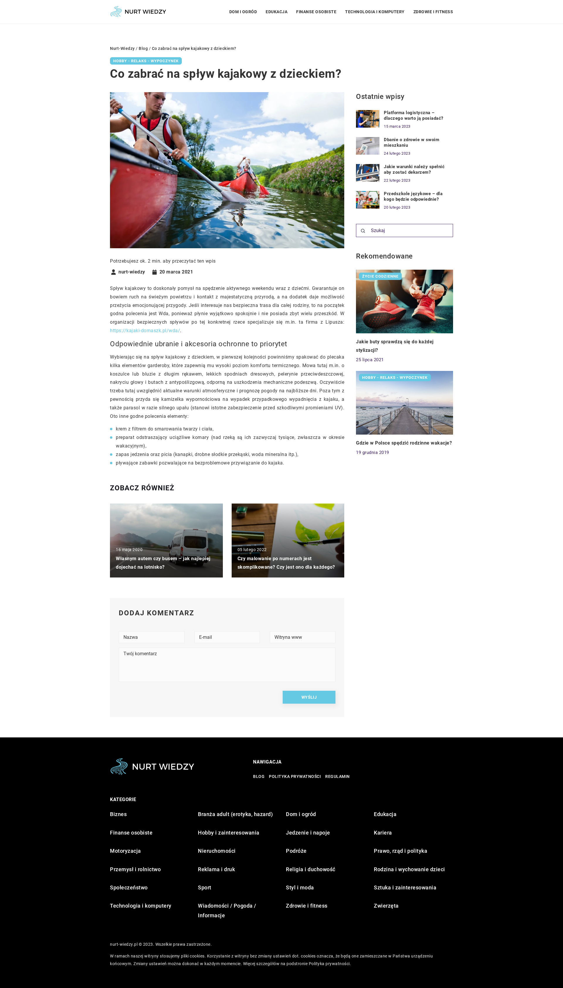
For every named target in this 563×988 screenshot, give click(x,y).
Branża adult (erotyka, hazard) (235, 814)
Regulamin (337, 776)
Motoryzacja (125, 851)
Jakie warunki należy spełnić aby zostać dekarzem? (414, 169)
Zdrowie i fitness (433, 11)
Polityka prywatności (295, 776)
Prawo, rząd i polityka (400, 851)
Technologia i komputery (375, 11)
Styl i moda (300, 887)
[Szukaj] (363, 231)
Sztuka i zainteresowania (405, 887)
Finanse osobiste (316, 11)
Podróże (296, 851)
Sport (204, 887)
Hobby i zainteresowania (229, 833)
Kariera (383, 833)
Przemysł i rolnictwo (135, 869)
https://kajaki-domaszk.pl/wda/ (145, 330)
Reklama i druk (216, 869)
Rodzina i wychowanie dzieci (409, 869)
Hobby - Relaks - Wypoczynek (146, 61)
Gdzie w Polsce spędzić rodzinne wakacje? (404, 443)
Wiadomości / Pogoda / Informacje (227, 910)
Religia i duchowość (310, 869)
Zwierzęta (386, 906)
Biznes (118, 814)
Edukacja (276, 11)
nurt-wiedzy (131, 272)
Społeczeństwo (129, 887)
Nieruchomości (217, 851)
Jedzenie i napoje (308, 833)
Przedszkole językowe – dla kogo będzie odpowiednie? (413, 196)
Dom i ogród (243, 11)
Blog (258, 776)
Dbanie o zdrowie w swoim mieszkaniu (411, 142)
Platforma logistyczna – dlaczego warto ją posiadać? (413, 115)
